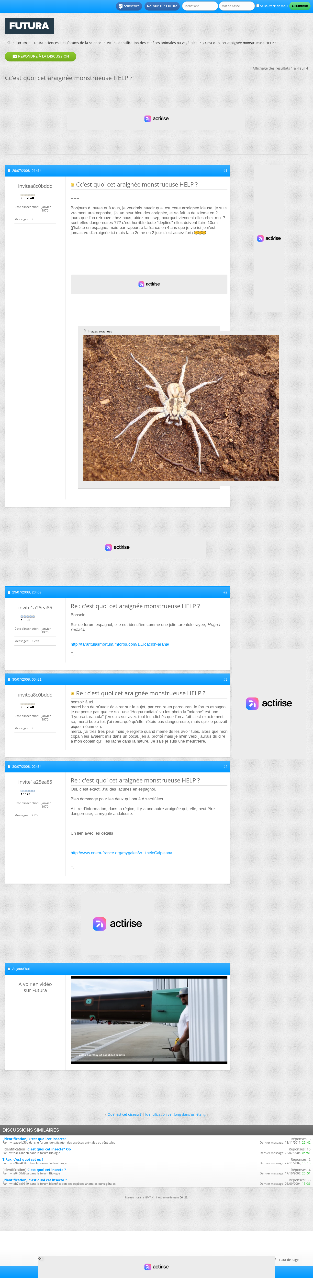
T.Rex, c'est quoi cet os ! (22, 1159)
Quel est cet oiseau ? (124, 1114)
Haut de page (289, 1259)
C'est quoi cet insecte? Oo (49, 1149)
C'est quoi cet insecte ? (46, 1169)
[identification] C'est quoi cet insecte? (34, 1138)
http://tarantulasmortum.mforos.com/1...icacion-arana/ (120, 644)
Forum (21, 42)
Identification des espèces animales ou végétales (157, 42)
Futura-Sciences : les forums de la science (67, 42)
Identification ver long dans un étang (175, 1114)
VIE (109, 42)
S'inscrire (129, 6)
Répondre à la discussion (40, 56)
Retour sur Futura (162, 6)
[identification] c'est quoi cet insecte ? (34, 1180)
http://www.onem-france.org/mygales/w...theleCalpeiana (121, 853)
